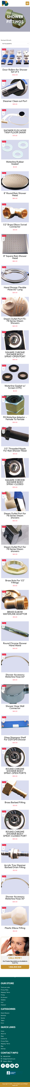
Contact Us (4, 1038)
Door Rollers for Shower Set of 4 (14, 70)
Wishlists (3, 1000)
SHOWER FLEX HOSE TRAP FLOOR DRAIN (15, 131)
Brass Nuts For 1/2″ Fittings (15, 581)
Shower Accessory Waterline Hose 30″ (15, 897)
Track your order (5, 987)
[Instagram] (7, 1066)
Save (5, 49)
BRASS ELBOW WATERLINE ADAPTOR (15, 612)
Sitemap (3, 1048)
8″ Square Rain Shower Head (15, 256)
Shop (2, 1036)
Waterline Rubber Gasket (15, 162)
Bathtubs (3, 1015)
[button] (27, 3)
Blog (2, 1046)
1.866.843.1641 (15, 967)
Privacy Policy (4, 990)
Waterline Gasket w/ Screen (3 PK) (14, 386)
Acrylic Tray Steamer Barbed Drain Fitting (15, 866)
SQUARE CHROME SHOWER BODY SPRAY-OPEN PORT (15, 354)
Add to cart (15, 76)
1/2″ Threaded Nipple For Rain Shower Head (14, 449)
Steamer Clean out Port (15, 101)
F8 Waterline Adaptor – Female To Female (15, 418)
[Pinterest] (12, 1066)
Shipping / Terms (5, 992)
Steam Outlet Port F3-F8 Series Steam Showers (15, 320)
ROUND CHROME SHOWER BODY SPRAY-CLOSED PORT (15, 833)
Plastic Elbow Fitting (15, 927)
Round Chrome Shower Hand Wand (15, 644)
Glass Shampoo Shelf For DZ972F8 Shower (15, 738)
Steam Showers (5, 1013)
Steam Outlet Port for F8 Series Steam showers (15, 515)
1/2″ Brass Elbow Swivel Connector (15, 225)
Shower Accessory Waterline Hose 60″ (15, 675)
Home (2, 1031)
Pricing (3, 995)
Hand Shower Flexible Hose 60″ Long (15, 288)
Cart (2, 1002)
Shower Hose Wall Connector (15, 707)
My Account (4, 997)
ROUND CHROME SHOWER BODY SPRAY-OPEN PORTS (15, 770)
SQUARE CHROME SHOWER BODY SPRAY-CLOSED (15, 482)
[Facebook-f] (3, 1066)
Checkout (3, 1005)
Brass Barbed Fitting (15, 802)
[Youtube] (17, 1066)
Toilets (2, 1020)
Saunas (3, 1018)
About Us (3, 1033)
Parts (2, 1023)
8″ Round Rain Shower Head (15, 194)
